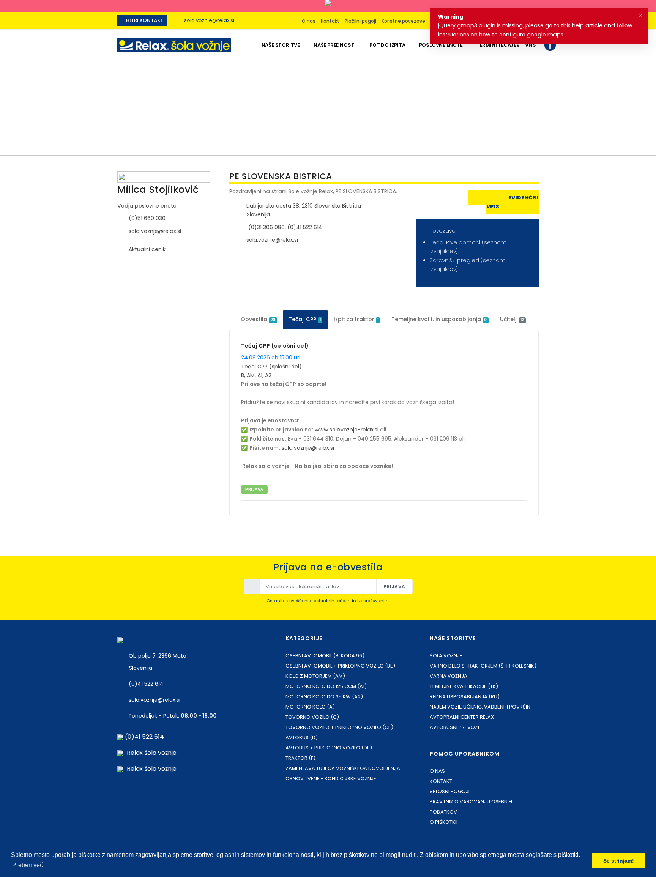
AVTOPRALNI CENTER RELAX (462, 717)
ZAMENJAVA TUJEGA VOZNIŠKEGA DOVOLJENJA (342, 768)
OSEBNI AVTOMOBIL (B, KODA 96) (324, 655)
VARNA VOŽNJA (448, 676)
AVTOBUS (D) (301, 737)
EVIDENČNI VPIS (512, 202)
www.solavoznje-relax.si (346, 429)
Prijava (394, 586)
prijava (254, 489)
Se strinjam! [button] (618, 861)
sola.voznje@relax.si (209, 20)
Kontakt (330, 21)
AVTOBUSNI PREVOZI (454, 727)
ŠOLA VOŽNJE (446, 655)
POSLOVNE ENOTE (441, 45)
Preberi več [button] (27, 865)
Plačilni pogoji (360, 21)
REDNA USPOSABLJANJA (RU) (465, 696)
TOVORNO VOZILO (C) (312, 717)
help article (587, 25)
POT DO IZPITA (387, 45)
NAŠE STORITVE (281, 45)
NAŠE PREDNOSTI (335, 45)
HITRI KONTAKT (144, 20)
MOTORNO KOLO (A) (310, 706)
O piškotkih (445, 822)
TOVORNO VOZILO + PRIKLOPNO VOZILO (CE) (339, 727)
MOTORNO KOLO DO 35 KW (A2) (324, 696)
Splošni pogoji (450, 791)
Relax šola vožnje (152, 752)
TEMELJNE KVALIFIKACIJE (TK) (464, 686)
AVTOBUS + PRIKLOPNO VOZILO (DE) (328, 747)
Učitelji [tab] (512, 319)
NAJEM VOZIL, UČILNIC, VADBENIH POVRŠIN (480, 706)
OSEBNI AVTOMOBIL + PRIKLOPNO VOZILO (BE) (340, 665)
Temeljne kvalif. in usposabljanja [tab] (439, 319)
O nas (308, 21)
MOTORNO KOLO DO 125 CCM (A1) (326, 686)
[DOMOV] (252, 45)
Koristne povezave (403, 21)
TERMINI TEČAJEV (498, 45)
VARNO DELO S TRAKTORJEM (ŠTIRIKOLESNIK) (483, 665)
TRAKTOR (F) (300, 758)
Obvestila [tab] (258, 319)
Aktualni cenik (147, 249)
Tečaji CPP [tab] (304, 319)
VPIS (530, 45)
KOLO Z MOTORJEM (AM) (315, 676)
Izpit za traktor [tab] (356, 319)
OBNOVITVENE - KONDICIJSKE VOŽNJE (330, 778)
